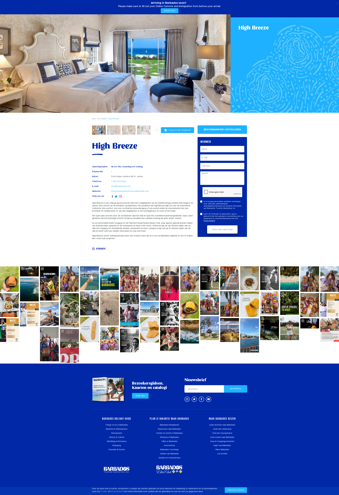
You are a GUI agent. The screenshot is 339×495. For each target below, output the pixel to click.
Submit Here (169, 11)
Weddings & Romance (117, 441)
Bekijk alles (140, 396)
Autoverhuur (169, 445)
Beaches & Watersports (116, 429)
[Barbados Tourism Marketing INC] (116, 470)
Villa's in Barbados (169, 441)
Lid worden (222, 454)
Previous (7, 63)
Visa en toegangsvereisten (222, 441)
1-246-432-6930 (118, 181)
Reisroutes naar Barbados (169, 429)
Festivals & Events (117, 450)
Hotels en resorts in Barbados (169, 433)
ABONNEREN (235, 389)
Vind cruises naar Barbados (222, 437)
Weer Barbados (222, 450)
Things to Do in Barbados (116, 425)
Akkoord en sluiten (236, 490)
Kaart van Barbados (222, 445)
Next (331, 63)
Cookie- (104, 491)
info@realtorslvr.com (121, 186)
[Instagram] (120, 196)
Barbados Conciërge (169, 450)
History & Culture (116, 437)
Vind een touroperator (222, 433)
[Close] (337, 2)
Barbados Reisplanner (169, 425)
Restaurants (116, 433)
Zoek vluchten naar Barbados (222, 425)
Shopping (116, 445)
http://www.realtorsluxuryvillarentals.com (130, 191)
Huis (94, 119)
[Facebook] (112, 196)
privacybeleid (209, 221)
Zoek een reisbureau (222, 429)
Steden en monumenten (169, 458)
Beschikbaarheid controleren (222, 130)
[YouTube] (208, 399)
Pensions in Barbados (169, 437)
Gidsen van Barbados (169, 454)
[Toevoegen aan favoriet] (157, 130)
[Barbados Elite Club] (169, 469)
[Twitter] (116, 196)
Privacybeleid (117, 491)
